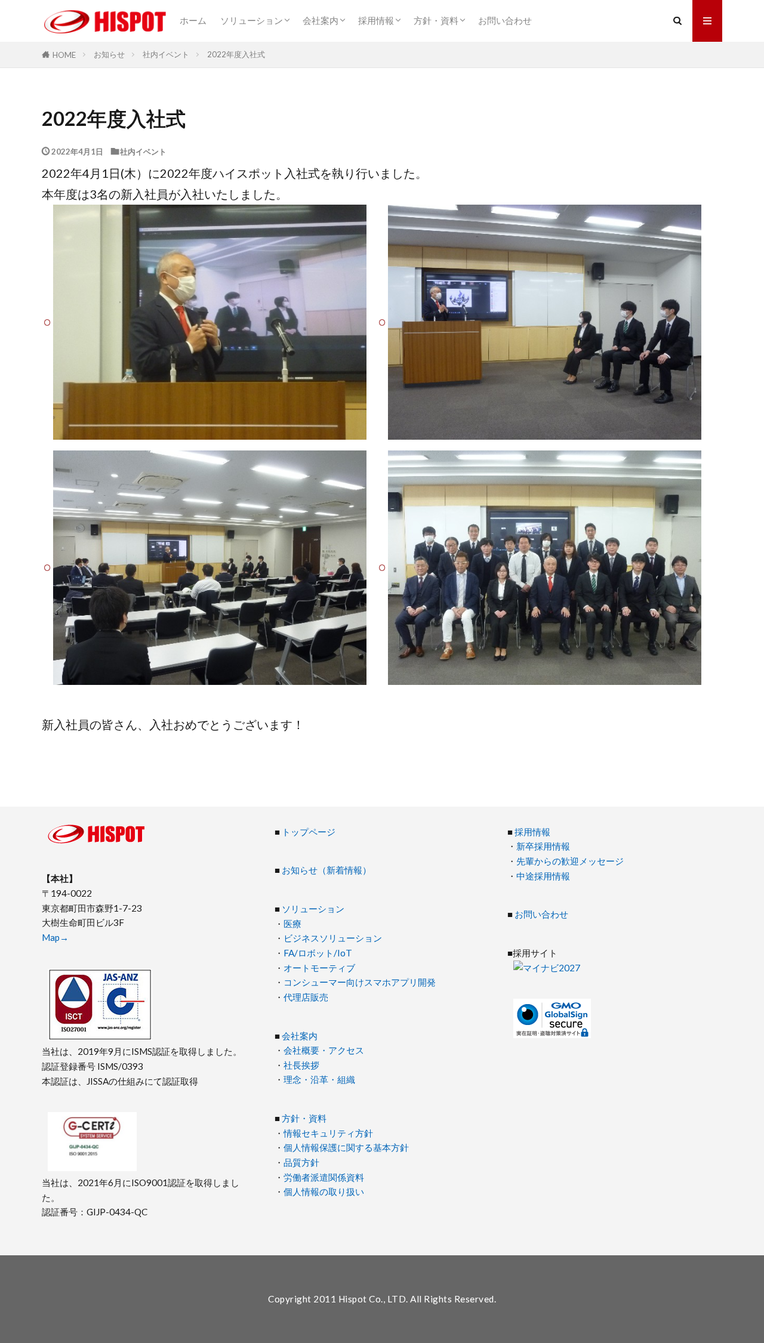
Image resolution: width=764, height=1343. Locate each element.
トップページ (308, 831)
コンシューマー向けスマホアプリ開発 (360, 982)
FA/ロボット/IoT (318, 952)
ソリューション (251, 20)
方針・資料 (436, 20)
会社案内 (320, 20)
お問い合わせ (505, 20)
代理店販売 (306, 997)
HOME (64, 54)
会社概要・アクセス (324, 1050)
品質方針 (301, 1162)
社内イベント (166, 54)
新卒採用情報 (543, 846)
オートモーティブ (319, 967)
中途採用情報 (543, 875)
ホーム (193, 20)
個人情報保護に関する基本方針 (346, 1147)
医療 (292, 923)
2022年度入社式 (236, 54)
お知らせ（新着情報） (326, 870)
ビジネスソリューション (333, 938)
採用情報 (376, 20)
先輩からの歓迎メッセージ (570, 861)
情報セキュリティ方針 (328, 1133)
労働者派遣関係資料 (324, 1177)
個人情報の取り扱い (324, 1191)
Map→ (55, 937)
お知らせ (109, 54)
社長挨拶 (301, 1065)
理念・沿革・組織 (319, 1079)
